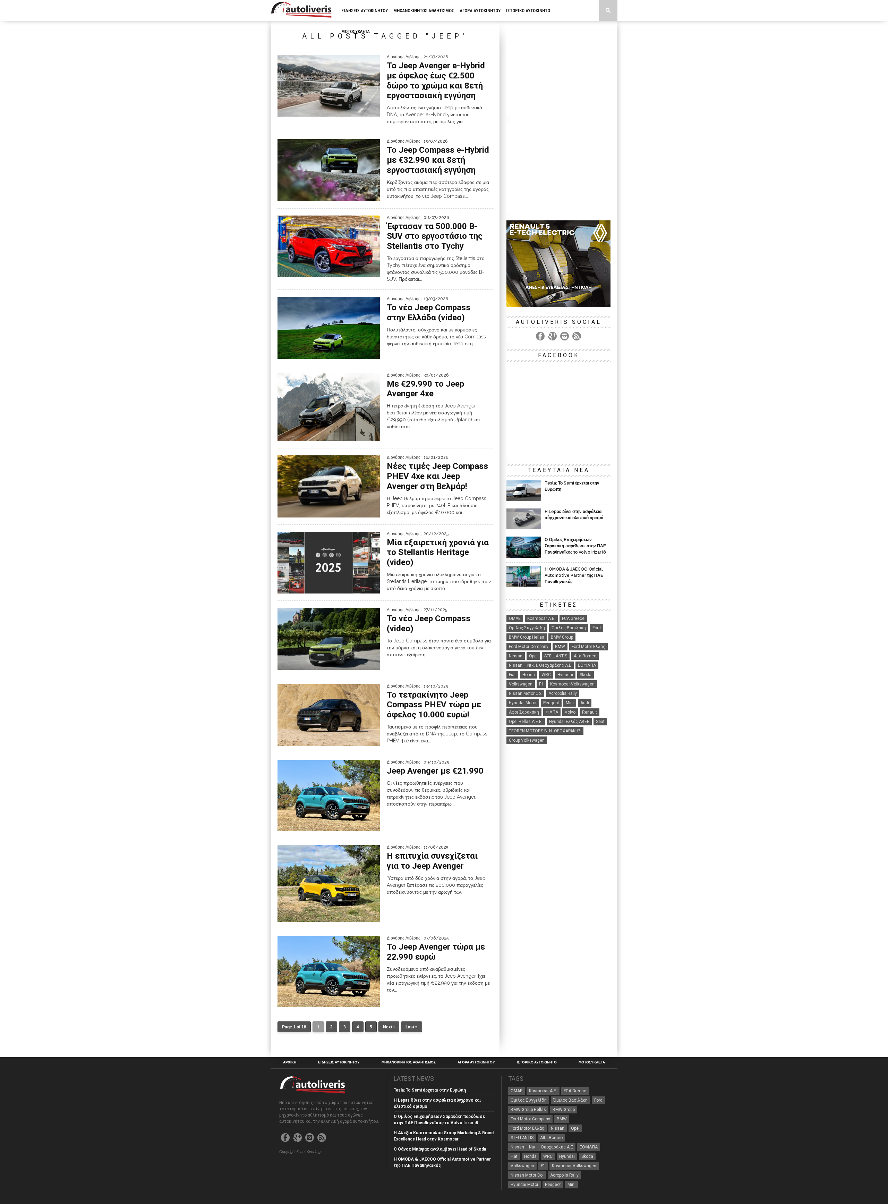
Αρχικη (289, 1062)
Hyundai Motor (523, 702)
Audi (584, 702)
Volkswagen (520, 684)
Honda (528, 674)
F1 (541, 684)
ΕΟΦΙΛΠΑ (587, 665)
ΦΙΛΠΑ (552, 712)
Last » (411, 1027)
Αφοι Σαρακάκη (524, 712)
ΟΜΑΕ (515, 618)
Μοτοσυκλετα (355, 31)
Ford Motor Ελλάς (588, 646)
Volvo (570, 712)
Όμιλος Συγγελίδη (527, 627)
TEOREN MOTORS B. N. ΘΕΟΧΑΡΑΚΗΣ (545, 731)
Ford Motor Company (528, 646)
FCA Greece (573, 618)
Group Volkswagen (527, 740)
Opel (533, 656)
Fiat (512, 674)
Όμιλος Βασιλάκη (569, 627)
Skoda (585, 674)
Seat (600, 721)
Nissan (515, 656)
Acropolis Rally (562, 693)
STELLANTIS (555, 656)
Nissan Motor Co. (525, 693)
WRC (546, 674)
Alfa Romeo (585, 656)
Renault (589, 712)
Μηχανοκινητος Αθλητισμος (423, 10)
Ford (596, 627)
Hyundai (565, 674)
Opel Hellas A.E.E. (526, 721)
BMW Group (562, 637)
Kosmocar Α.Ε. (541, 618)
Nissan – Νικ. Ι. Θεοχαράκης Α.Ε (540, 665)
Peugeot (551, 702)
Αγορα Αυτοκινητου (480, 10)
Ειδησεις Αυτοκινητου (364, 10)
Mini (570, 702)
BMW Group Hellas (526, 637)
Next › (389, 1027)
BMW (560, 646)
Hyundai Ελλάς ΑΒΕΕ (569, 721)
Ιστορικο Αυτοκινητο (528, 10)
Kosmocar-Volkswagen (572, 684)
